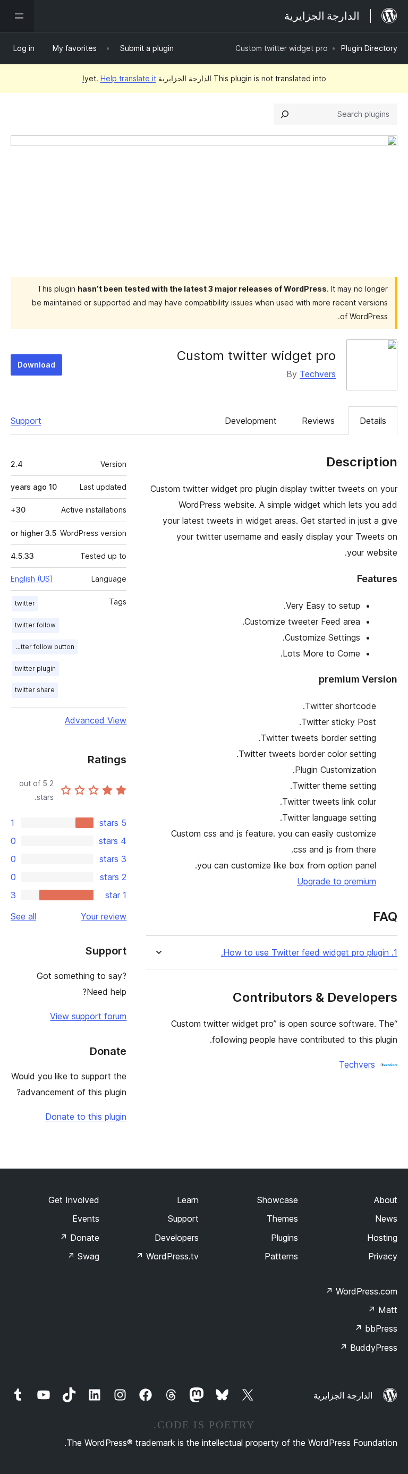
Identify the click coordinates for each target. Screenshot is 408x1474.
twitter (25, 603)
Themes (282, 1218)
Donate (79, 1237)
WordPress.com (361, 1291)
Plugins (284, 1237)
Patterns (281, 1256)
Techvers (318, 374)
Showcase (277, 1200)
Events (85, 1218)
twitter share (35, 690)
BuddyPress (368, 1347)
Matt (382, 1310)
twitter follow (35, 625)
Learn (188, 1200)
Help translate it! (119, 78)
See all (23, 916)
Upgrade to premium (336, 881)
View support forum (88, 1016)
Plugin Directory (369, 48)
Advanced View (95, 720)
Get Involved (73, 1200)
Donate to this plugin (85, 1116)
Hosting (382, 1237)
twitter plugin (35, 668)
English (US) (32, 578)
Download (36, 364)
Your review (103, 916)
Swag (83, 1256)
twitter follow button (43, 647)
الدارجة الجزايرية (342, 1395)
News (386, 1218)
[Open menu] (17, 16)
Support (26, 420)
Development (251, 420)
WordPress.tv (167, 1256)
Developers (177, 1237)
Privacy (382, 1256)
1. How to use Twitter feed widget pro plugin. (309, 953)
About (385, 1200)
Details (373, 420)
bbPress (375, 1328)
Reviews (318, 420)
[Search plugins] (284, 114)
